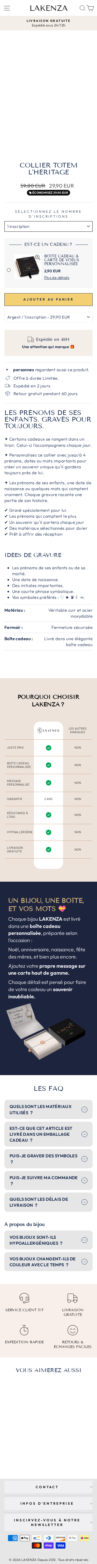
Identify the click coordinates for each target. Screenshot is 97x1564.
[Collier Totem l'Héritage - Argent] (18, 1455)
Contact (47, 1487)
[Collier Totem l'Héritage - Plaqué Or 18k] (24, 1455)
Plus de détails (57, 277)
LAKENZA (48, 8)
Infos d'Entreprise (47, 1503)
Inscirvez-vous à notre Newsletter (47, 1522)
